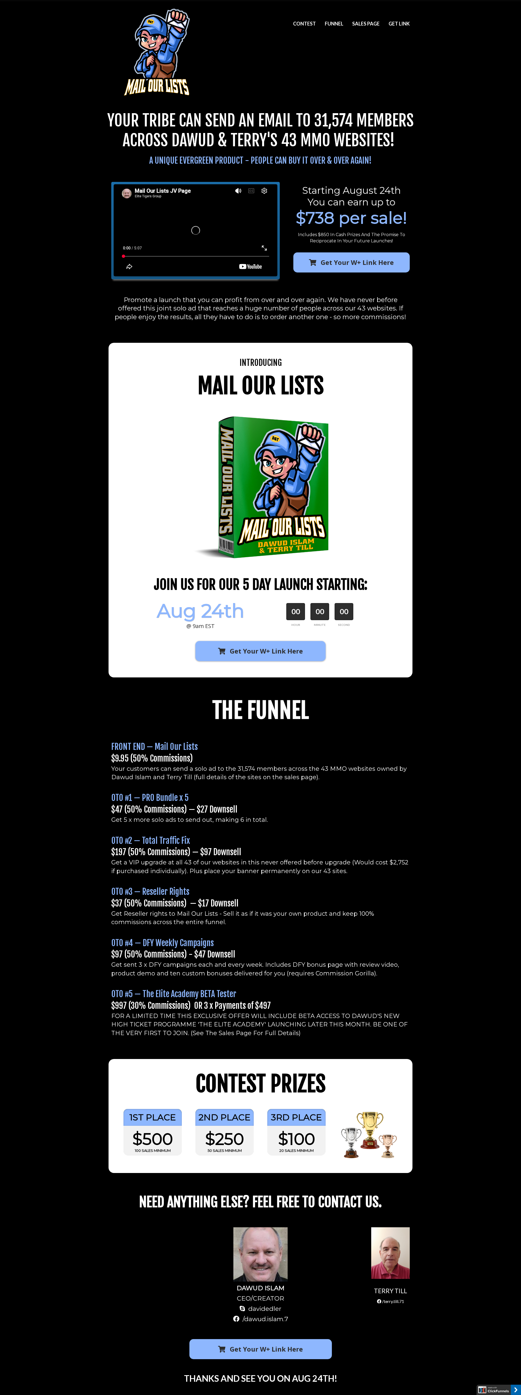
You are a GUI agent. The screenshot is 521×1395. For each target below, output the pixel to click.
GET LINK (399, 24)
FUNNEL (334, 24)
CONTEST (304, 24)
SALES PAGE (366, 24)
